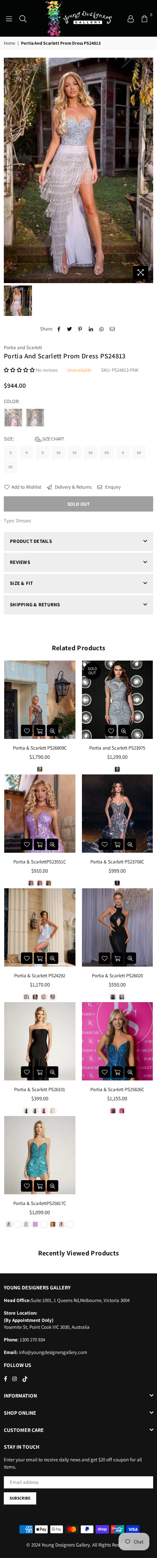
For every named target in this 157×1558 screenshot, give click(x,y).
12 (74, 452)
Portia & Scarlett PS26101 (39, 1089)
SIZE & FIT (21, 583)
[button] (20, 370)
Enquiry (112, 487)
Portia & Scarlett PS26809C (40, 748)
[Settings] (131, 18)
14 (139, 452)
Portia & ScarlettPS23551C (39, 861)
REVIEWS (20, 562)
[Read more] (9, 18)
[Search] (23, 18)
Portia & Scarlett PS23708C (117, 861)
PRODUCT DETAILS (31, 541)
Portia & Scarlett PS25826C (117, 1089)
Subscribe (20, 1498)
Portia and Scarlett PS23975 (117, 748)
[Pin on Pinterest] (80, 329)
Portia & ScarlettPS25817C (39, 1203)
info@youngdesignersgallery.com (52, 1352)
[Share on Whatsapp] (101, 329)
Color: (12, 401)
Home (9, 43)
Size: (34, 439)
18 (90, 452)
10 (58, 452)
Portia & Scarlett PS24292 (39, 975)
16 (10, 467)
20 (106, 452)
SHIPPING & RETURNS (35, 604)
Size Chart (53, 439)
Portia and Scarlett (23, 347)
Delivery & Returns (72, 487)
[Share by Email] (112, 329)
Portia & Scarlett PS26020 (117, 975)
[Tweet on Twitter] (69, 329)
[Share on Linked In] (91, 329)
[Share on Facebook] (59, 329)
